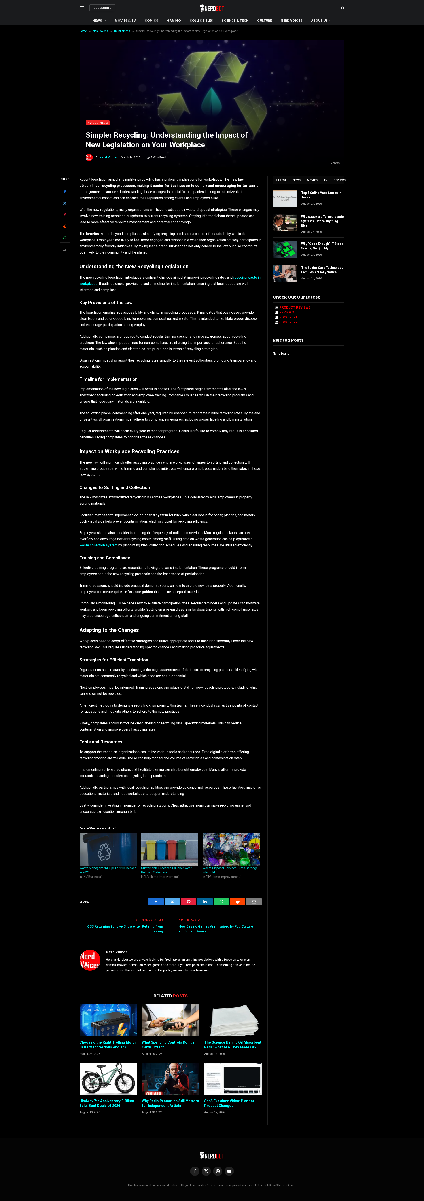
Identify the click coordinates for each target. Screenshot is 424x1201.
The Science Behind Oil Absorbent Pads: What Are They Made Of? (232, 1044)
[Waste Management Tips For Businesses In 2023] (108, 849)
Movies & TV (125, 20)
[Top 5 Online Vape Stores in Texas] (285, 198)
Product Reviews (295, 307)
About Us (319, 20)
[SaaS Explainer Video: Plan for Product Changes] (233, 1079)
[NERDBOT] (212, 8)
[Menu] (82, 8)
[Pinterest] (65, 215)
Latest (281, 180)
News (97, 20)
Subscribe (102, 7)
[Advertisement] (212, 87)
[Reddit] (65, 226)
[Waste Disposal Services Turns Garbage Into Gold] (231, 849)
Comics (151, 20)
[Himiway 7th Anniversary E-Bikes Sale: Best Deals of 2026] (108, 1079)
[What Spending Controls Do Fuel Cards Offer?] (170, 1020)
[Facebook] (65, 192)
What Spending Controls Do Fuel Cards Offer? (168, 1044)
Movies (312, 180)
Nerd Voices (291, 20)
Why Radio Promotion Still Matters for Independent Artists (170, 1103)
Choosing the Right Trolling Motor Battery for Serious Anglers (108, 1044)
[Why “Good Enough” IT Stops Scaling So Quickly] (285, 249)
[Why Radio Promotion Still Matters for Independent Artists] (170, 1079)
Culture (264, 20)
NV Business (97, 123)
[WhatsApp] (65, 238)
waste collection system (98, 545)
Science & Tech (235, 20)
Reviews (340, 180)
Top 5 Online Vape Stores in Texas (321, 195)
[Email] (65, 249)
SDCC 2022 (288, 322)
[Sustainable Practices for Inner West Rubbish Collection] (169, 849)
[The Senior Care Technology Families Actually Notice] (285, 273)
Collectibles (201, 20)
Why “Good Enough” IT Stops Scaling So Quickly (322, 246)
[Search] (342, 8)
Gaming (174, 20)
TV (325, 180)
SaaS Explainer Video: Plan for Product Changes (229, 1103)
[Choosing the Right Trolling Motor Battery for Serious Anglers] (108, 1020)
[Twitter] (65, 203)
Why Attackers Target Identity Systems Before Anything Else (322, 221)
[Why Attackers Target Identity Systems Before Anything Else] (285, 222)
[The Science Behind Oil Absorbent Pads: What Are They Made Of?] (233, 1020)
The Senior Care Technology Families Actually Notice (322, 270)
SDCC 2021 (288, 317)
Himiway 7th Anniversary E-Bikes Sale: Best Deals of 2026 (107, 1103)
